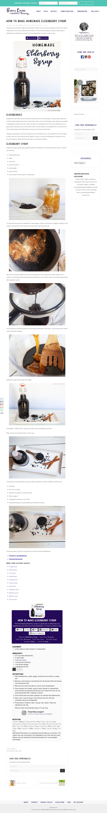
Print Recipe (44, 38)
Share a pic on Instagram (43, 714)
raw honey (22, 660)
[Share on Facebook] (1, 399)
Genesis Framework (46, 809)
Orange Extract (13, 580)
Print (20, 630)
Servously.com (68, 809)
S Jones (45, 642)
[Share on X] (1, 402)
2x (17, 669)
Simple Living (18, 751)
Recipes (13, 748)
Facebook (45, 630)
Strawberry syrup (14, 589)
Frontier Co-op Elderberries (18, 556)
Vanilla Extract (13, 576)
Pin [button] (35, 630)
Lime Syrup (12, 573)
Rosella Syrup (13, 570)
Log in (74, 809)
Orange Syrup (13, 566)
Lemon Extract (13, 583)
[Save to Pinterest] (1, 406)
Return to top (53, 807)
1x (14, 669)
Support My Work (79, 114)
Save (28, 630)
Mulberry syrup (13, 596)
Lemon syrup (13, 599)
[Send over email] (1, 409)
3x (21, 669)
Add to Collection (38, 633)
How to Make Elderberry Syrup (37, 620)
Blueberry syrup (13, 593)
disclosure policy (42, 25)
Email (55, 630)
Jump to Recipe (32, 38)
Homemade (11, 751)
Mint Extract (12, 586)
